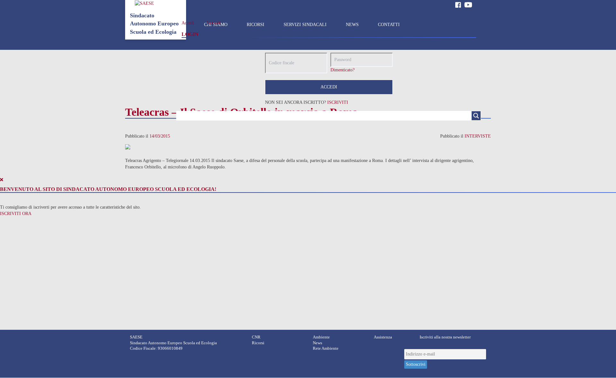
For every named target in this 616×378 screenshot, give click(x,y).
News (317, 343)
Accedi (188, 23)
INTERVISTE (478, 136)
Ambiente (321, 337)
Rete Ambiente (325, 348)
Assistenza (383, 337)
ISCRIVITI (337, 102)
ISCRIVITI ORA (15, 213)
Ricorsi (258, 343)
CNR (256, 337)
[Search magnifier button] (476, 115)
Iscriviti (214, 23)
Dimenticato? (342, 70)
